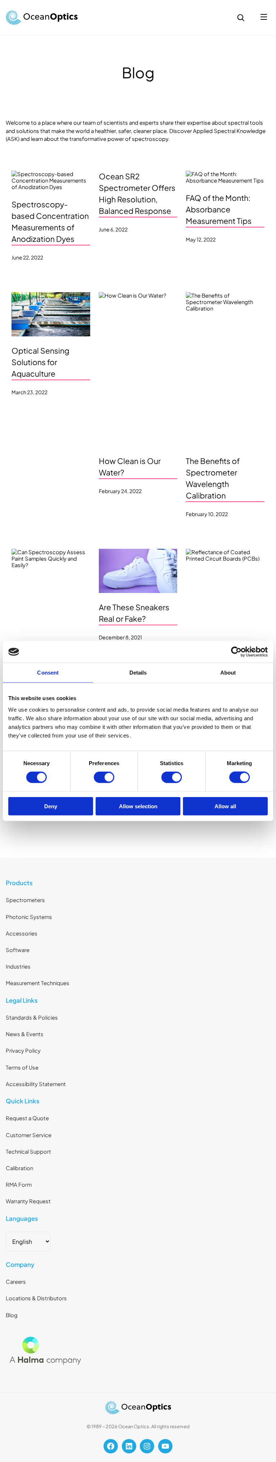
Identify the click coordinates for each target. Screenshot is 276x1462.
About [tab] (228, 673)
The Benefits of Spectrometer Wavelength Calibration (213, 478)
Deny (50, 806)
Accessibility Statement (36, 1084)
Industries (18, 966)
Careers (16, 1281)
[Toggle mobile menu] (263, 17)
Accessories (21, 933)
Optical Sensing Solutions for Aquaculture (40, 362)
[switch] (104, 777)
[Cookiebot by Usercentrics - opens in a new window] (236, 652)
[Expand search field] (241, 18)
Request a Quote (27, 1118)
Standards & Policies (32, 1017)
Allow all (225, 806)
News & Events (24, 1034)
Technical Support (28, 1151)
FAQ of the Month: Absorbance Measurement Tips (219, 209)
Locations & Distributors (36, 1298)
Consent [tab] (48, 673)
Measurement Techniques (37, 983)
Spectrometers (25, 900)
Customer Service (28, 1135)
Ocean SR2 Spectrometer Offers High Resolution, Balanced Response (137, 193)
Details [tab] (138, 673)
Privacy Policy (23, 1050)
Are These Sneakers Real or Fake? (134, 613)
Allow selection (138, 806)
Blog (12, 1315)
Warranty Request (28, 1201)
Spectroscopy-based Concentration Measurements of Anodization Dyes (50, 221)
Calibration (19, 1168)
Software (17, 950)
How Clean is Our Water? (130, 466)
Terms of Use (22, 1067)
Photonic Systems (29, 917)
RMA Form (19, 1184)
